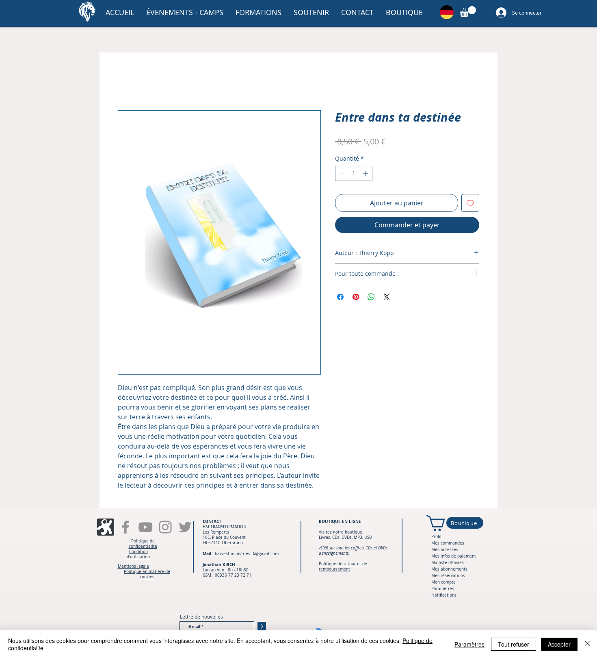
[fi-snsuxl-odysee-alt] (105, 527)
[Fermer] (587, 644)
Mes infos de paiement (453, 557)
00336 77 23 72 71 (233, 576)
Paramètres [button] (469, 644)
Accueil (128, 81)
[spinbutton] (353, 174)
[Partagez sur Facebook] (340, 297)
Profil (436, 537)
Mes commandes (447, 544)
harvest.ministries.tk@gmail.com (247, 554)
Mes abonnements (449, 570)
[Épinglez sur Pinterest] (356, 297)
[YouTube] (145, 527)
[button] (184, 12)
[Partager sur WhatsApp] (371, 297)
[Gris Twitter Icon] (185, 527)
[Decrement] (341, 174)
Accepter (559, 644)
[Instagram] (165, 527)
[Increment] (366, 174)
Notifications (443, 596)
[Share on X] (387, 297)
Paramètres (442, 589)
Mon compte (443, 583)
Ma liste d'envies (447, 563)
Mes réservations (448, 576)
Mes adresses (444, 550)
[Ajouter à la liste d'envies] (470, 203)
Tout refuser (513, 644)
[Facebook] (125, 527)
